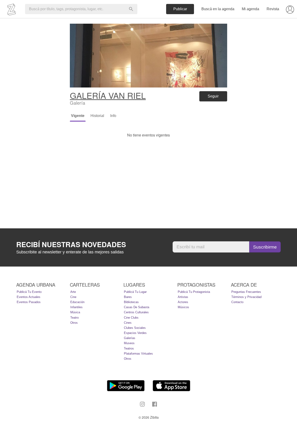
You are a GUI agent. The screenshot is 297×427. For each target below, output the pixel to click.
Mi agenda (250, 9)
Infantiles (76, 307)
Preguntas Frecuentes (246, 292)
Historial (97, 116)
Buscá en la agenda (217, 9)
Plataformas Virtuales (138, 353)
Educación (77, 302)
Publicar (180, 9)
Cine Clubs (131, 317)
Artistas (183, 297)
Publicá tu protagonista (194, 292)
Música (75, 312)
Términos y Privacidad (246, 297)
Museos (129, 343)
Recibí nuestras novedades (71, 244)
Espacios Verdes (135, 333)
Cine (73, 297)
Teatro (74, 317)
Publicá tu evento (29, 292)
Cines (128, 322)
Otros (74, 322)
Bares (128, 297)
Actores (183, 302)
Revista (273, 9)
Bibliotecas (131, 302)
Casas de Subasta (136, 307)
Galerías (129, 338)
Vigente (77, 116)
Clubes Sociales (135, 328)
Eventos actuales (28, 297)
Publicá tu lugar (135, 292)
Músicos (183, 307)
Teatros (129, 348)
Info (113, 116)
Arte (73, 292)
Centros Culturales (136, 312)
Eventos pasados (29, 302)
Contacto (237, 302)
